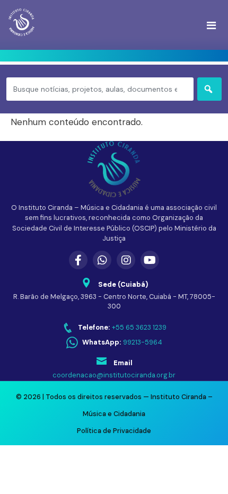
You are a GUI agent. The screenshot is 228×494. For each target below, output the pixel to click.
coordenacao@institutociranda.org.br (114, 375)
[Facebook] (78, 260)
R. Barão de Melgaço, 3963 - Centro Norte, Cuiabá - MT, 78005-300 (114, 301)
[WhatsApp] (102, 260)
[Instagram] (126, 260)
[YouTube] (150, 260)
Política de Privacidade (114, 430)
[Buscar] (209, 89)
